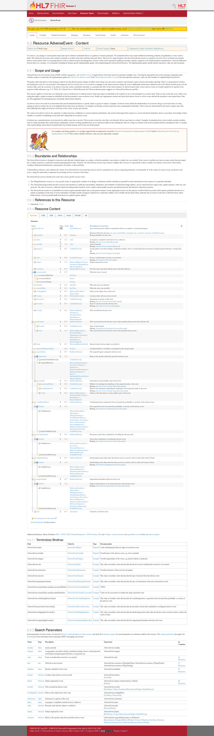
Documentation (58, 13)
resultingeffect (32, 693)
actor (40, 330)
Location (80, 296)
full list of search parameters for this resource (76, 634)
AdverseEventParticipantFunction (79, 581)
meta (114, 233)
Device (78, 337)
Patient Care (32, 49)
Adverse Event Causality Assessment (108, 391)
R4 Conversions (139, 35)
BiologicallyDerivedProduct (79, 376)
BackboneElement (76, 321)
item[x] (41, 406)
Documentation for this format (44, 518)
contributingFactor (43, 402)
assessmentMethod (47, 384)
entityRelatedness (47, 388)
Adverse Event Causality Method (107, 386)
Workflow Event (85, 75)
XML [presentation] (51, 216)
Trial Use (87, 49)
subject (39, 262)
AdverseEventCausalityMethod (78, 587)
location (39, 296)
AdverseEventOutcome (76, 576)
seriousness (40, 299)
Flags (61, 226)
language (130, 233)
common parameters (167, 634)
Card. (67, 226)
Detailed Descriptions (58, 35)
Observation (74, 294)
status (38, 240)
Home (31, 13)
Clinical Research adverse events (106, 77)
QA (70, 731)
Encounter (80, 269)
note (38, 511)
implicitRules (121, 233)
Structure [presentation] (33, 216)
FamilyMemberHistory (77, 418)
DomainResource (75, 228)
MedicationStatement (77, 372)
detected (39, 285)
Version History (47, 731)
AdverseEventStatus (75, 547)
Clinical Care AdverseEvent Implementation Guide (132, 131)
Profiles (113, 35)
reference (41, 675)
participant (40, 321)
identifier (40, 235)
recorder (39, 310)
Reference (73, 262)
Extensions (125, 35)
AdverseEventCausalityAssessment (80, 593)
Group (85, 262)
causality (42, 381)
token (40, 648)
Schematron (81, 534)
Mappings (74, 35)
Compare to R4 (78, 731)
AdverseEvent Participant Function (107, 328)
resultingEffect (41, 291)
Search (37, 731)
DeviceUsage (80, 422)
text (135, 233)
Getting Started (43, 13)
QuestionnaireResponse (77, 506)
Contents (58, 731)
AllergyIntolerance (76, 415)
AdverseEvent (39, 228)
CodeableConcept (76, 249)
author (43, 393)
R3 (172, 29)
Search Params (100, 35)
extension (148, 233)
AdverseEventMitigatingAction (78, 612)
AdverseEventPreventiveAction (78, 607)
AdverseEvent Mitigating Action (107, 465)
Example (116, 253)
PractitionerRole (75, 315)
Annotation (73, 511)
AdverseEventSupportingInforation (80, 620)
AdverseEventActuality (76, 553)
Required (114, 242)
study (38, 344)
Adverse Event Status (103, 242)
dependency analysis (153, 534)
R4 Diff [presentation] (78, 216)
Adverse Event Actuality (104, 246)
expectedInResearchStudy (45, 348)
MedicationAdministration (78, 369)
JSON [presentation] (60, 216)
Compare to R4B (92, 731)
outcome (39, 303)
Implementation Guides (132, 13)
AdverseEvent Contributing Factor (107, 409)
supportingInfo (42, 479)
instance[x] (42, 356)
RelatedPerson (159, 49)
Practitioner (149, 49)
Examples (43, 35)
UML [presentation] (43, 216)
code (71, 240)
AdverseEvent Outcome (104, 306)
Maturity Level (67, 49)
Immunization (82, 363)
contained (140, 233)
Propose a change (120, 731)
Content (32, 35)
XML (57, 534)
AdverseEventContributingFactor (79, 598)
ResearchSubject (76, 267)
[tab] (33, 215)
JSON (63, 534)
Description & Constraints (99, 226)
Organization (74, 335)
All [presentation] (86, 216)
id (111, 233)
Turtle (107, 534)
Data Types (72, 13)
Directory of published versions (138, 29)
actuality (39, 244)
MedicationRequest (76, 452)
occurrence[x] (41, 272)
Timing (72, 282)
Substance (81, 365)
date (28, 663)
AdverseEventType (74, 564)
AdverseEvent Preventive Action (107, 441)
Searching (30, 637)
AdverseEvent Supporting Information (109, 486)
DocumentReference (77, 424)
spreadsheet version (134, 534)
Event (41, 204)
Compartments (134, 49)
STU (68, 29)
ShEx (100, 534)
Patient (141, 49)
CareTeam (83, 335)
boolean (72, 348)
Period (72, 278)
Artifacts (115, 13)
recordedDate (41, 288)
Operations (87, 35)
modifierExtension (158, 233)
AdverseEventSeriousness (77, 570)
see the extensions (118, 534)
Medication (73, 367)
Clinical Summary (40, 20)
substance (30, 718)
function (42, 326)
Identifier (73, 235)
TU (61, 228)
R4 (170, 29)
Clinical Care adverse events (80, 77)
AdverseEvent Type (102, 260)
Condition (80, 291)
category (39, 249)
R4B (166, 29)
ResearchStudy (82, 344)
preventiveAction (42, 434)
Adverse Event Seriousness (105, 301)
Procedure (73, 365)
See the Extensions (37, 522)
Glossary (65, 731)
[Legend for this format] (181, 226)
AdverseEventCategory (76, 559)
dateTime (73, 275)
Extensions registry (108, 634)
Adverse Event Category (104, 253)
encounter (40, 269)
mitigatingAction (42, 458)
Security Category (103, 49)
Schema (73, 534)
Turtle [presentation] (68, 216)
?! (60, 240)
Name (33, 226)
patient (29, 681)
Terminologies (102, 13)
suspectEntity (41, 352)
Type (71, 226)
